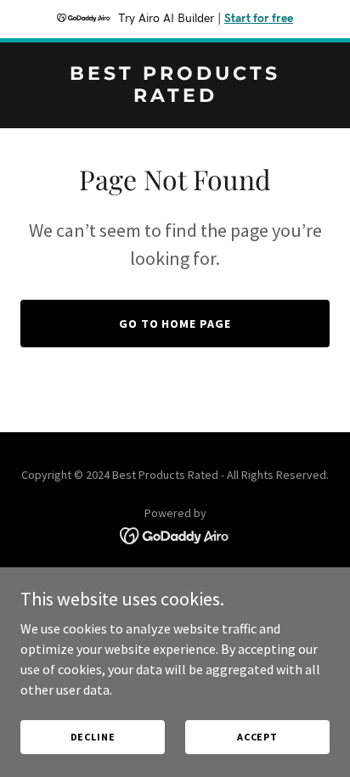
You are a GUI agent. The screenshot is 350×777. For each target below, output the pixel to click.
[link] (175, 96)
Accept (257, 736)
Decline (93, 736)
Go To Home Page (175, 323)
